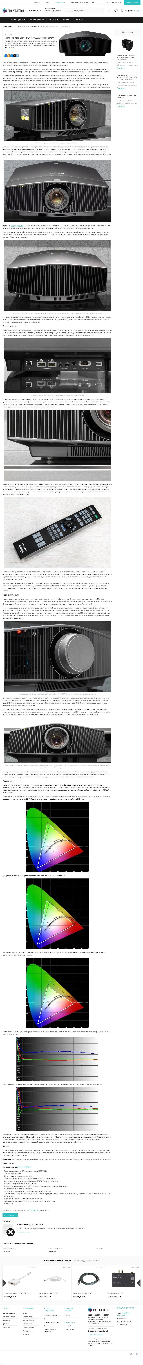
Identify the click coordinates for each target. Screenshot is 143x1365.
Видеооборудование (10, 1248)
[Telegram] (17, 55)
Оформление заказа (50, 1315)
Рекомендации (27, 1324)
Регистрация (116, 2)
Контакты (26, 1334)
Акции (47, 2)
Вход (109, 2)
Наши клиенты (27, 1316)
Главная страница (23, 1232)
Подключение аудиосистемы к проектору (127, 96)
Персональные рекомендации (57, 1261)
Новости (37, 2)
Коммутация (99, 1248)
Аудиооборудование (55, 1248)
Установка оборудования (79, 2)
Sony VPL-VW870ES (17, 225)
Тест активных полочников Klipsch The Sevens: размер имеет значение (126, 57)
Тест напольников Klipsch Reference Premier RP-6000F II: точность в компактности (127, 77)
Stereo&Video (34, 1210)
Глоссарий (68, 1326)
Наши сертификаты (29, 1327)
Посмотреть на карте (95, 1334)
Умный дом (52, 1251)
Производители (69, 1329)
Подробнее (120, 68)
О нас (25, 1313)
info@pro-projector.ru (123, 1314)
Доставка (47, 1319)
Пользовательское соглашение (50, 1330)
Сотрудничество (28, 1331)
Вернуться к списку (10, 1215)
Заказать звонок (132, 2)
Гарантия (47, 1326)
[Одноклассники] (8, 55)
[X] (14, 55)
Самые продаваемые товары (87, 1261)
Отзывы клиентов (28, 1320)
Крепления (6, 1251)
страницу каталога (40, 1228)
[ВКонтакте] (6, 55)
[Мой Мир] (11, 55)
